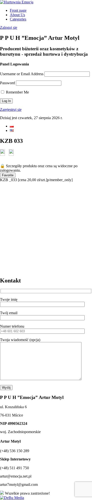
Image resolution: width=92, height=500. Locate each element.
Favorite (7, 175)
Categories (18, 19)
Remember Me (17, 92)
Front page (18, 10)
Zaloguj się (8, 27)
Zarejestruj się (11, 109)
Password (7, 83)
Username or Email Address (21, 74)
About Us (17, 15)
